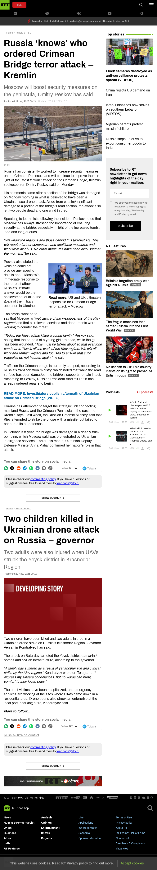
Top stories (115, 34)
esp (14, 797)
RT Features (116, 246)
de (26, 797)
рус (20, 797)
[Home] (5, 5)
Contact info (123, 838)
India (7, 843)
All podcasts (145, 392)
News (7, 817)
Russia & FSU (23, 32)
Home (9, 32)
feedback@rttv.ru (67, 483)
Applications (85, 822)
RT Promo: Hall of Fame (130, 833)
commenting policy (43, 479)
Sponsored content (89, 838)
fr (31, 797)
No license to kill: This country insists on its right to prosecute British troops (129, 371)
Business (10, 833)
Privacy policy (124, 822)
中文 (41, 797)
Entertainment (50, 827)
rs (36, 797)
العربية (7, 797)
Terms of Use (124, 817)
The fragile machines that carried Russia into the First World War (127, 326)
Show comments (53, 498)
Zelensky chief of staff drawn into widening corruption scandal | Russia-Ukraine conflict (80, 21)
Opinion (46, 822)
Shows (45, 833)
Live (80, 817)
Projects (46, 838)
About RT (121, 827)
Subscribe (125, 226)
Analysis (46, 817)
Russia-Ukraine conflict (21, 735)
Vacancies (122, 848)
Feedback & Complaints (130, 843)
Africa (7, 838)
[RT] (62, 797)
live (19, 5)
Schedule (84, 833)
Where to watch (87, 827)
